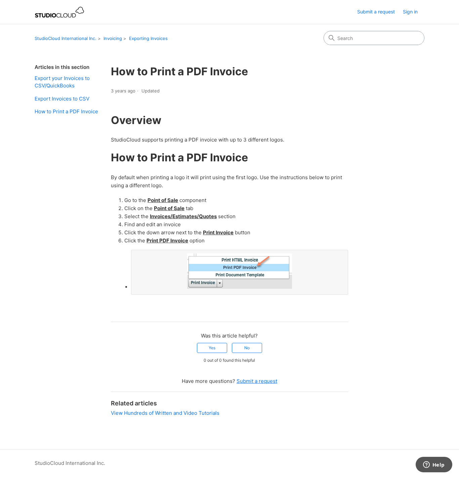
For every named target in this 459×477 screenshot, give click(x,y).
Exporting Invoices (148, 38)
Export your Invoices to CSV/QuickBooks (62, 82)
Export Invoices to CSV (62, 98)
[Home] (59, 12)
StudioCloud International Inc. (65, 38)
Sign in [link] (410, 11)
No (247, 347)
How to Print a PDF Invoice (66, 111)
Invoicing (112, 38)
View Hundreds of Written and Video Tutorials (165, 413)
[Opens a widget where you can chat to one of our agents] (433, 465)
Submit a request (376, 11)
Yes (212, 347)
